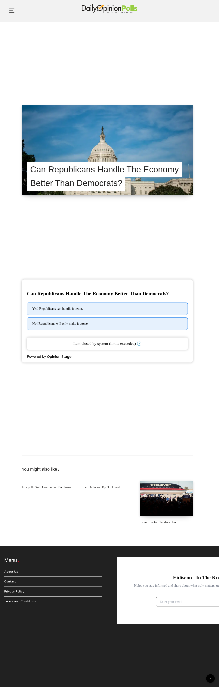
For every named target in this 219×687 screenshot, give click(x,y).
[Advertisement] (109, 58)
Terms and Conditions (20, 601)
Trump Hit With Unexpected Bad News (46, 487)
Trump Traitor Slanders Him (158, 522)
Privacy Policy (14, 591)
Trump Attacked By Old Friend (100, 487)
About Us (11, 572)
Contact (10, 581)
